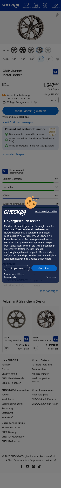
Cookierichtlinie (11, 277)
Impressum (52, 277)
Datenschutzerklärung (14, 274)
